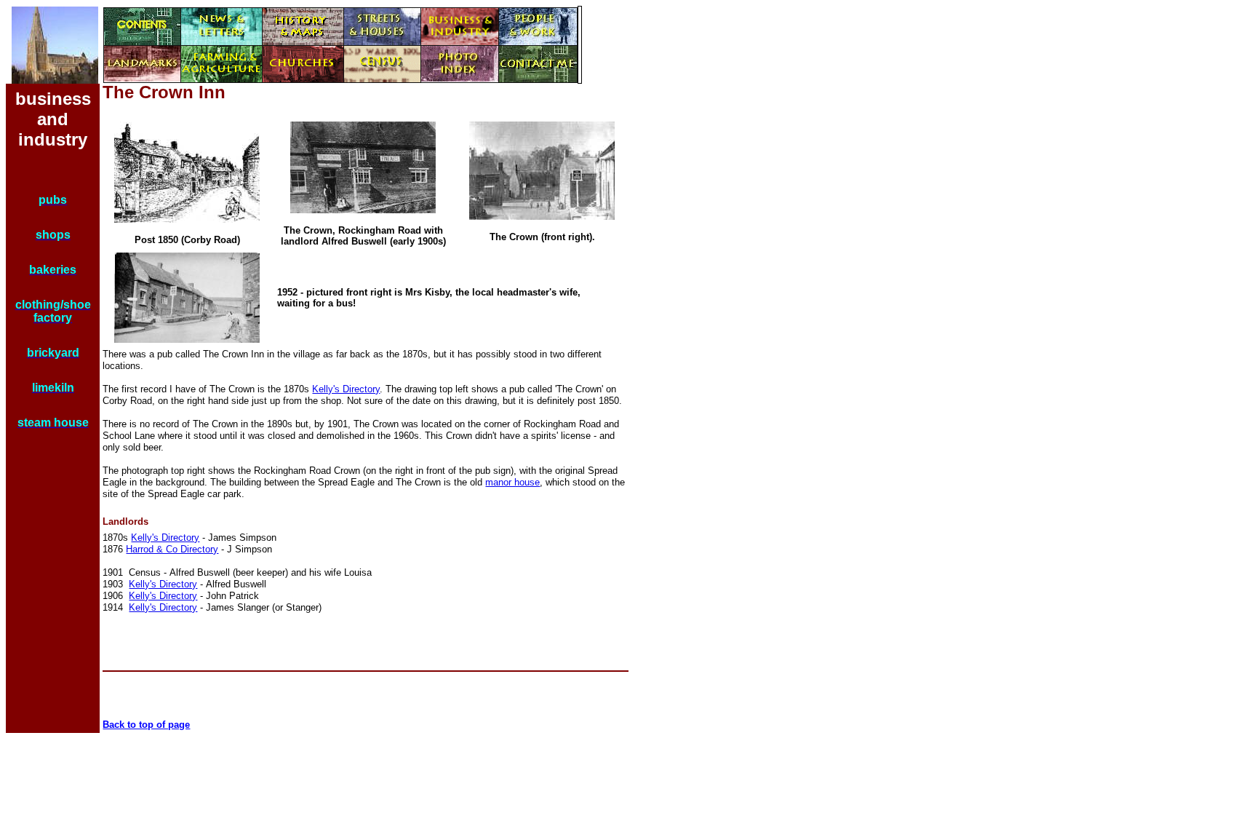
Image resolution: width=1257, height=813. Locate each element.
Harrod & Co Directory (172, 549)
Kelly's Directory (346, 389)
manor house (512, 482)
